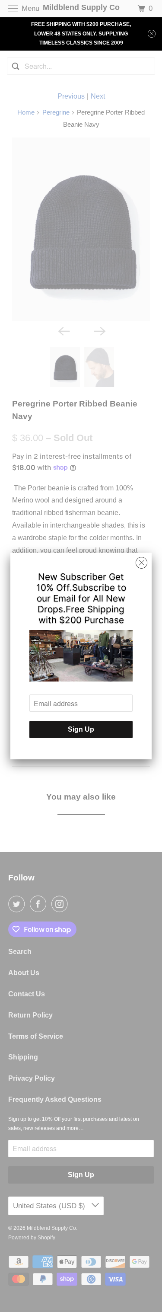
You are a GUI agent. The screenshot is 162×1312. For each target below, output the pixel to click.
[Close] (141, 563)
